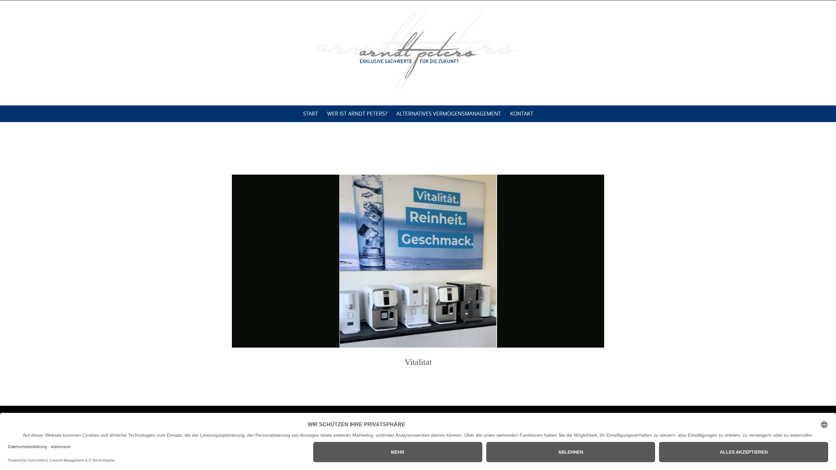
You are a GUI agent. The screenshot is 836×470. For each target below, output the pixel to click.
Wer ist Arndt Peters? (357, 113)
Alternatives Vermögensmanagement (448, 113)
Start (310, 113)
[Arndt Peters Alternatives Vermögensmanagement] (418, 51)
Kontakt (521, 113)
